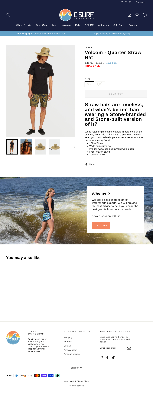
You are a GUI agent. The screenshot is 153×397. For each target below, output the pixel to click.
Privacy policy (70, 350)
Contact (67, 346)
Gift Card (118, 25)
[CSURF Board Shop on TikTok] (113, 357)
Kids (77, 25)
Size (88, 79)
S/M (89, 84)
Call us (101, 225)
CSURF (89, 25)
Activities (103, 25)
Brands (133, 25)
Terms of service (72, 354)
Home (88, 47)
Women (66, 25)
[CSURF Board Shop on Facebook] (107, 357)
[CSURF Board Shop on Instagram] (101, 357)
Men (54, 25)
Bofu (82, 386)
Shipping (68, 337)
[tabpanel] (116, 129)
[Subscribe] (129, 348)
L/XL (99, 84)
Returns (68, 341)
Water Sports (24, 25)
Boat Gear (42, 25)
